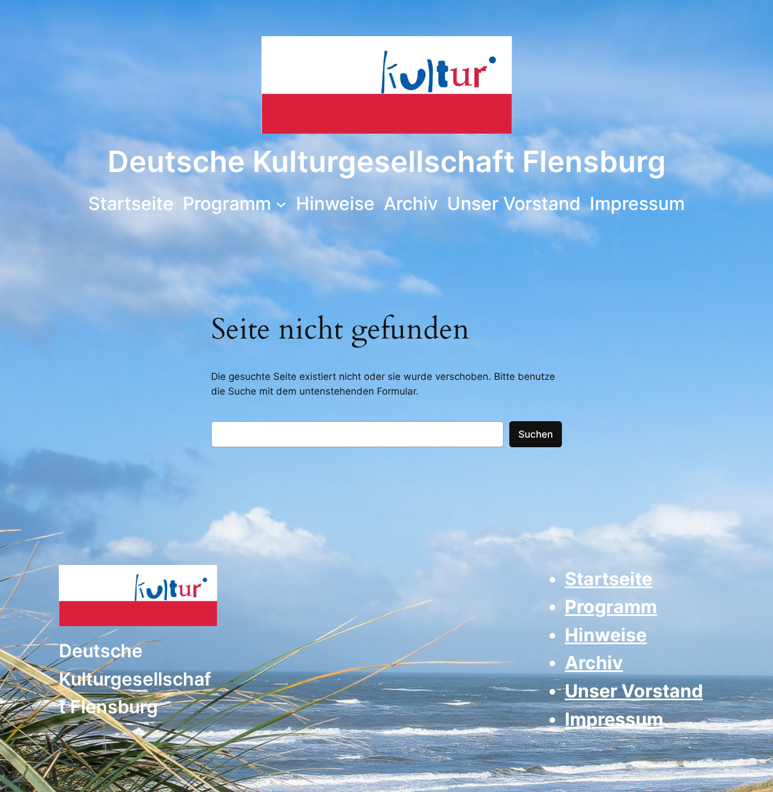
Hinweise (606, 635)
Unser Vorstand (634, 691)
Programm (611, 607)
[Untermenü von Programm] (281, 203)
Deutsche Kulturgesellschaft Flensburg (387, 161)
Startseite (608, 579)
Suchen (535, 434)
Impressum (614, 719)
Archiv (594, 663)
